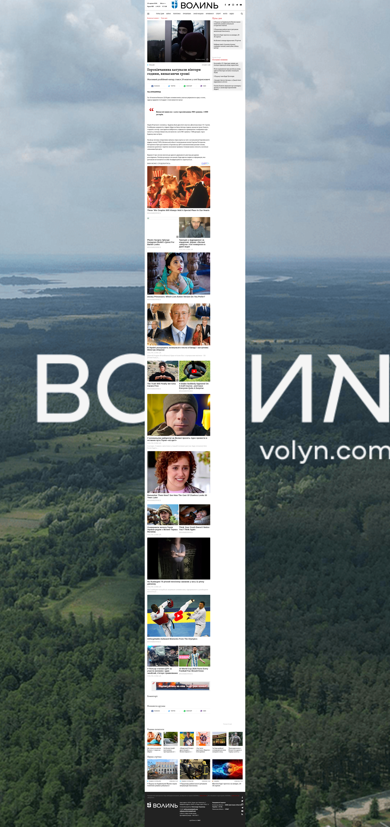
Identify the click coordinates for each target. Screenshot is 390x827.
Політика (177, 14)
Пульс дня (160, 14)
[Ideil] (195, 820)
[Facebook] (225, 5)
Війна (168, 14)
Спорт (218, 14)
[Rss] (242, 814)
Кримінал (210, 14)
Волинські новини (153, 18)
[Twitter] (229, 5)
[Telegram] (237, 5)
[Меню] (148, 14)
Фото (225, 14)
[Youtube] (240, 5)
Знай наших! (198, 14)
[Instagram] (233, 5)
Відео (232, 14)
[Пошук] (242, 14)
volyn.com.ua (203, 795)
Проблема (187, 14)
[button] (162, 3)
